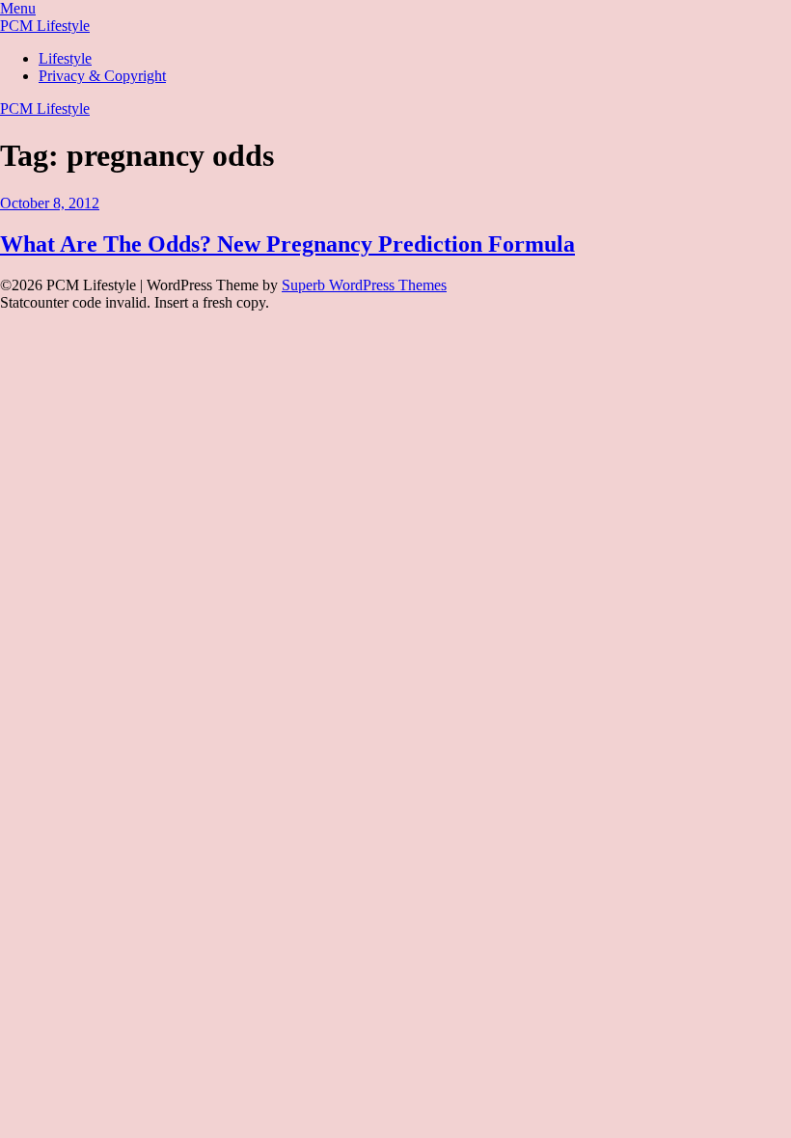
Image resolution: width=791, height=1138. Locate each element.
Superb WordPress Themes (364, 285)
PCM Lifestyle (45, 25)
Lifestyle (65, 58)
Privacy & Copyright (102, 76)
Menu (18, 8)
